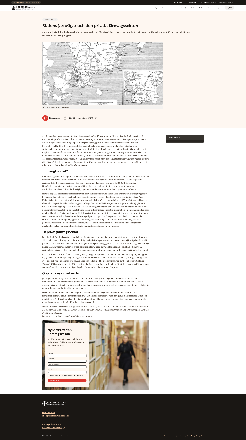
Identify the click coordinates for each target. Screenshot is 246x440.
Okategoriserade (50, 19)
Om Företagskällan (191, 2)
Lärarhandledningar (213, 8)
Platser (201, 8)
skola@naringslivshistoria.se (55, 416)
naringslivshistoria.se (207, 2)
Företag (183, 8)
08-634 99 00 (48, 413)
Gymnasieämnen (160, 8)
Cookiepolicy (185, 436)
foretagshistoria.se (225, 2)
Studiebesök (178, 2)
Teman (173, 8)
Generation (65, 436)
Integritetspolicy (197, 436)
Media (192, 8)
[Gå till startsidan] (23, 8)
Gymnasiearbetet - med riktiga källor (25, 2)
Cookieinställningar (171, 436)
